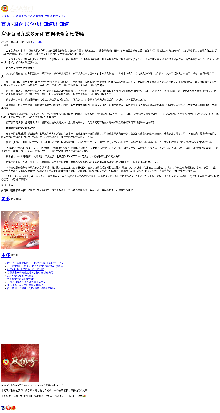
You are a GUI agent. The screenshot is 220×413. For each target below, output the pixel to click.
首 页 (4, 16)
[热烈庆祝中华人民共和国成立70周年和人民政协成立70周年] (20, 248)
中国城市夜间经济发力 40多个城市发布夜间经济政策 (35, 266)
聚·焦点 (11, 16)
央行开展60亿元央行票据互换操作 (25, 285)
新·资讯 (62, 16)
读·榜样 (54, 16)
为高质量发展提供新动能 (20, 279)
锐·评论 (28, 16)
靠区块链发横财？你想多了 (21, 275)
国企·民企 (23, 24)
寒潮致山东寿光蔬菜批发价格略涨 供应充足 (30, 272)
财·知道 (20, 16)
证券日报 (37, 42)
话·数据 (37, 16)
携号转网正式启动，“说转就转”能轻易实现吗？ (32, 288)
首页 (6, 24)
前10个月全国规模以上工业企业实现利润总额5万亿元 (35, 263)
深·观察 (45, 16)
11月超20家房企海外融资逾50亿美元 (26, 282)
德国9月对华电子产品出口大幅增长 (25, 269)
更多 (6, 198)
